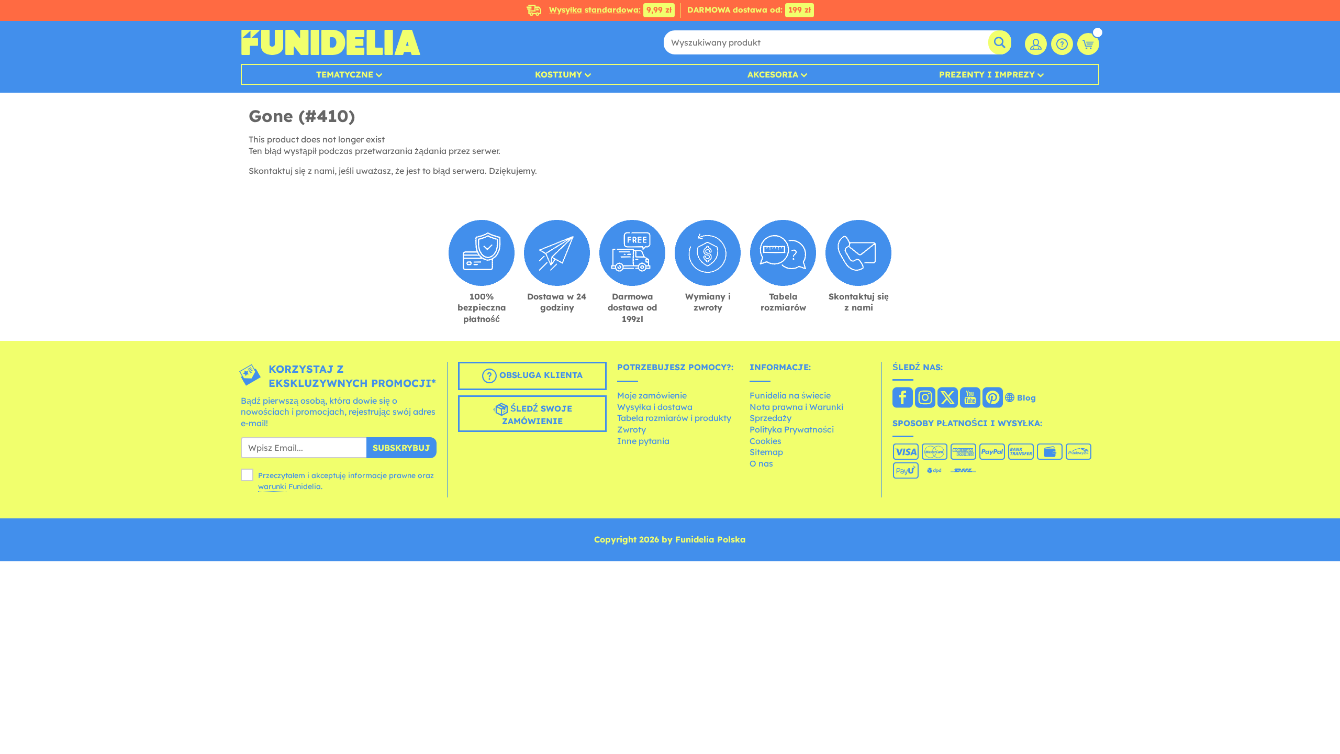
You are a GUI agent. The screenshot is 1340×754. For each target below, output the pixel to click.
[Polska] (902, 398)
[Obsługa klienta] (1062, 44)
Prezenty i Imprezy (987, 74)
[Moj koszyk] (1088, 44)
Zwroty (631, 429)
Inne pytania (643, 441)
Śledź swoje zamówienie (537, 414)
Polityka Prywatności (792, 429)
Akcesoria (772, 74)
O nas (761, 463)
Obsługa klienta (540, 375)
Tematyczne (344, 74)
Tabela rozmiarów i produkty (674, 418)
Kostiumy (558, 74)
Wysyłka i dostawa (655, 407)
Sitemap (766, 452)
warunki (272, 486)
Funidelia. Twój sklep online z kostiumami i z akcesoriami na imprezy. (330, 42)
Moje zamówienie (652, 395)
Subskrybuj (401, 447)
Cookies (765, 441)
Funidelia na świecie (790, 395)
